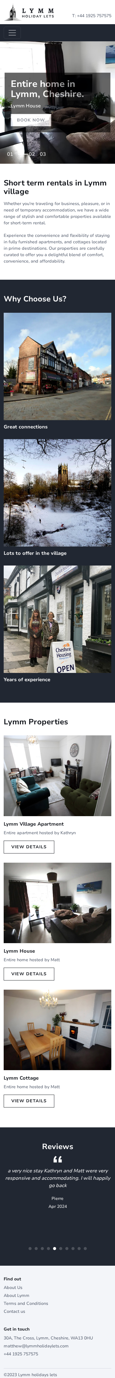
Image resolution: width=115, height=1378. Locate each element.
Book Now (31, 120)
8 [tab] (73, 1248)
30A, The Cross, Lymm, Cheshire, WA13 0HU (48, 1338)
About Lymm (16, 1295)
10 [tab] (85, 1248)
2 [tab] (22, 152)
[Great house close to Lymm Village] (57, 903)
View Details (29, 847)
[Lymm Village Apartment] (57, 776)
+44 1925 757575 (94, 16)
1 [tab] (11, 152)
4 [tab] (48, 1248)
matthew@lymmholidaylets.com (36, 1346)
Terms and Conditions (26, 1303)
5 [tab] (54, 1248)
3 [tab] (44, 152)
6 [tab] (60, 1248)
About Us (13, 1287)
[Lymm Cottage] (57, 1030)
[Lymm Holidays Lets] (29, 12)
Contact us (14, 1311)
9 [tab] (79, 1248)
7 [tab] (66, 1248)
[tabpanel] (57, 102)
